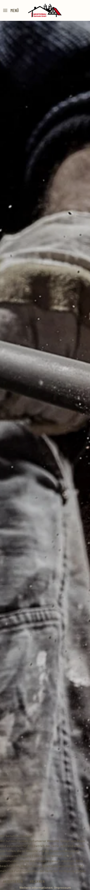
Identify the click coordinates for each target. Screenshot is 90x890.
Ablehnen (37, 881)
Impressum (62, 887)
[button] (11, 10)
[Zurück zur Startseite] (45, 10)
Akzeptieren (13, 881)
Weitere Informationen (36, 887)
